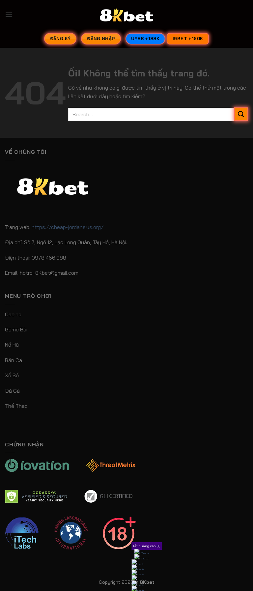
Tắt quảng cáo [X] (146, 546)
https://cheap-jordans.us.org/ (67, 227)
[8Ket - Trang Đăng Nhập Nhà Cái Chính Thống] (126, 15)
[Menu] (9, 15)
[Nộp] (241, 114)
